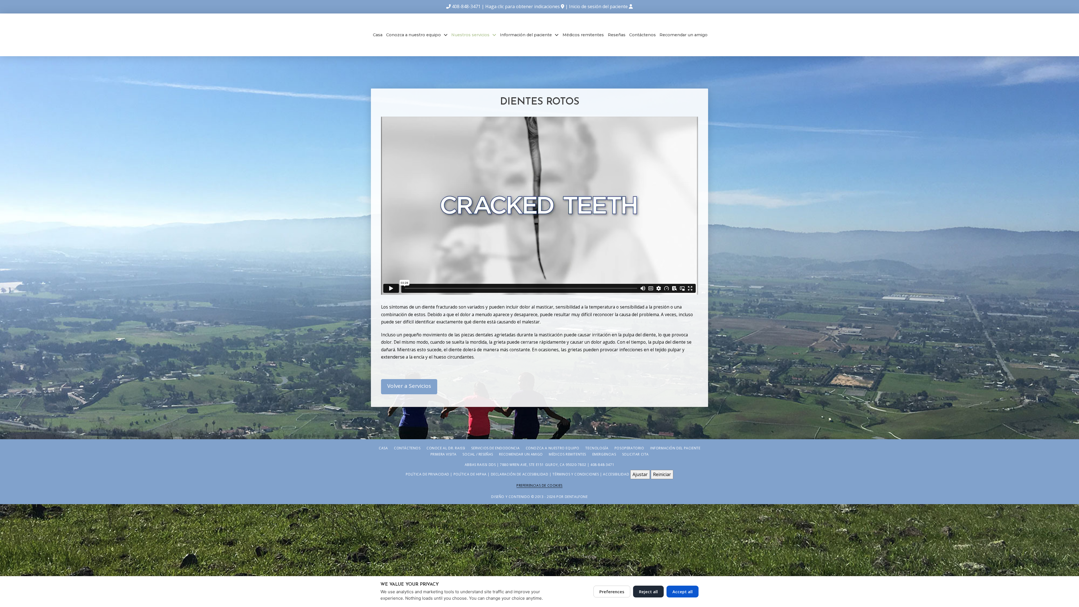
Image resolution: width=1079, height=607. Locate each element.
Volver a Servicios (409, 385)
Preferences (611, 591)
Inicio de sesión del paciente (599, 6)
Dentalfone (576, 496)
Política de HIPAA (470, 474)
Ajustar (640, 474)
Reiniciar (662, 474)
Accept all (682, 591)
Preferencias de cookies (539, 485)
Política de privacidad (427, 474)
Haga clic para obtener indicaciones (522, 6)
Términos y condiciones (575, 474)
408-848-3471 (466, 6)
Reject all (648, 591)
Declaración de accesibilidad (519, 474)
